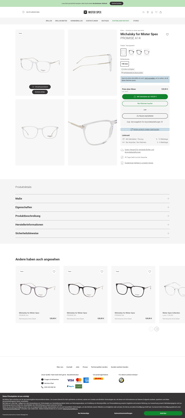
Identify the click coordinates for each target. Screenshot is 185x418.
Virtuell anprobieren (41, 87)
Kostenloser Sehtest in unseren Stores (139, 163)
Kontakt (69, 367)
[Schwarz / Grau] (131, 52)
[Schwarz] (139, 52)
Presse (85, 367)
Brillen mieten (61, 21)
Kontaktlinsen (92, 21)
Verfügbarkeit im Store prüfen (133, 73)
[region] (92, 297)
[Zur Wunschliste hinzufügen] (167, 34)
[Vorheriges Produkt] (151, 329)
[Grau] (147, 52)
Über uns (60, 367)
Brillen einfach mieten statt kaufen (146, 129)
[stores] (148, 12)
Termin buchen (116, 3)
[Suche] (143, 12)
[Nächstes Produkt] (157, 329)
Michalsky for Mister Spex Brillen (135, 30)
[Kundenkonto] (152, 12)
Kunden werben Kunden (119, 367)
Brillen (49, 21)
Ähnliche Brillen (40, 92)
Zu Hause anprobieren (145, 116)
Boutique (105, 21)
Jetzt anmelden (150, 78)
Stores (136, 21)
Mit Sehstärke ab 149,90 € (147, 97)
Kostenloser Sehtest (120, 21)
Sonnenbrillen (77, 21)
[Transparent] (123, 52)
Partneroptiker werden (99, 367)
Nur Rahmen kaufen (145, 103)
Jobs (77, 367)
